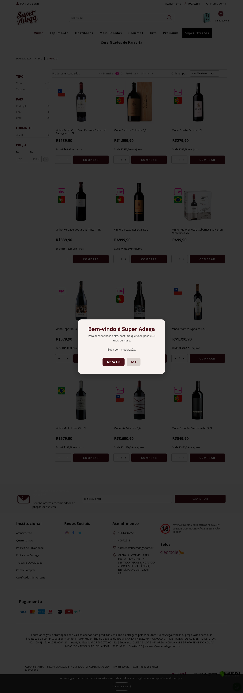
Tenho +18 (113, 361)
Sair (133, 361)
